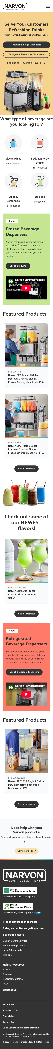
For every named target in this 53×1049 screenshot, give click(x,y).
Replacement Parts (13, 979)
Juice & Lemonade (12, 950)
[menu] (48, 6)
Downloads (9, 974)
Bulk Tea (7, 955)
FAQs (6, 983)
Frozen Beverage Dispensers (26, 45)
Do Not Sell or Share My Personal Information (21, 1028)
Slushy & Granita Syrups (15, 940)
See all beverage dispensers (24, 672)
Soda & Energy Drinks (14, 945)
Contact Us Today (26, 851)
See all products (18, 266)
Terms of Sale (8, 1022)
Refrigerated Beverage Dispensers (26, 54)
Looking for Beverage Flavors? (24, 62)
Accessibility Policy (11, 1010)
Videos (6, 969)
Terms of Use (8, 1004)
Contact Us (9, 989)
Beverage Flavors (13, 934)
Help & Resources (13, 964)
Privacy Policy (8, 1016)
